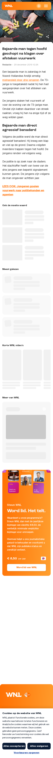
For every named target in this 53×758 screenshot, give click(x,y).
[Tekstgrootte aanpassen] (40, 37)
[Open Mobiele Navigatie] (46, 6)
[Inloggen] (39, 6)
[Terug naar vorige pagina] (5, 37)
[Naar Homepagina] (9, 6)
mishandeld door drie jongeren (20, 80)
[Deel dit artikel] (48, 37)
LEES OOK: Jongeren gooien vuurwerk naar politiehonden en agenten (23, 190)
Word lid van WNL (26, 567)
